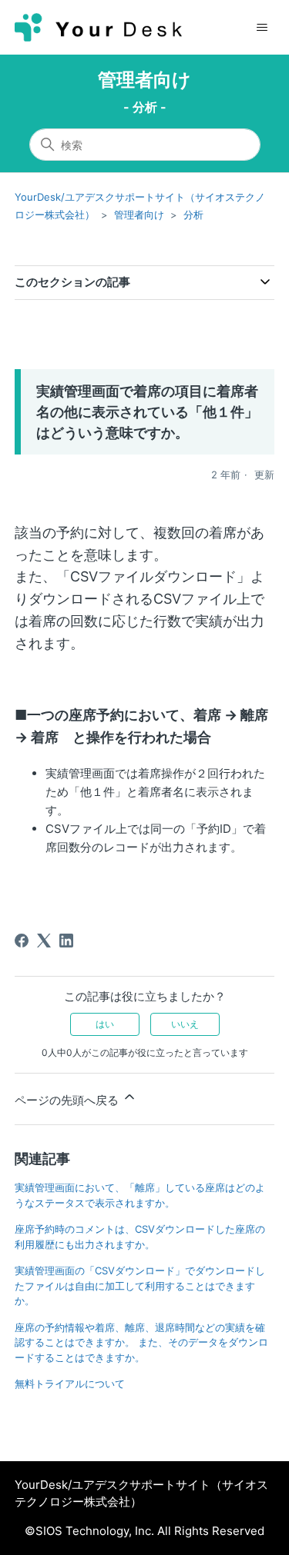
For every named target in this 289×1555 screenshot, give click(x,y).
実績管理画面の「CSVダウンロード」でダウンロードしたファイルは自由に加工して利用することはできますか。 (140, 1285)
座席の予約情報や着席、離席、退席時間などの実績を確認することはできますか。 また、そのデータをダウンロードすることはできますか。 (141, 1342)
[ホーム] (99, 27)
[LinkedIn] (66, 940)
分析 (193, 214)
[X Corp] (44, 940)
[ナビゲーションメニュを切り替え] (261, 27)
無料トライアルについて (70, 1383)
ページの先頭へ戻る (68, 1100)
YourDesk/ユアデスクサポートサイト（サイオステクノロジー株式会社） (141, 1493)
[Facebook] (22, 940)
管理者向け (144, 79)
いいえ (185, 1024)
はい (105, 1024)
